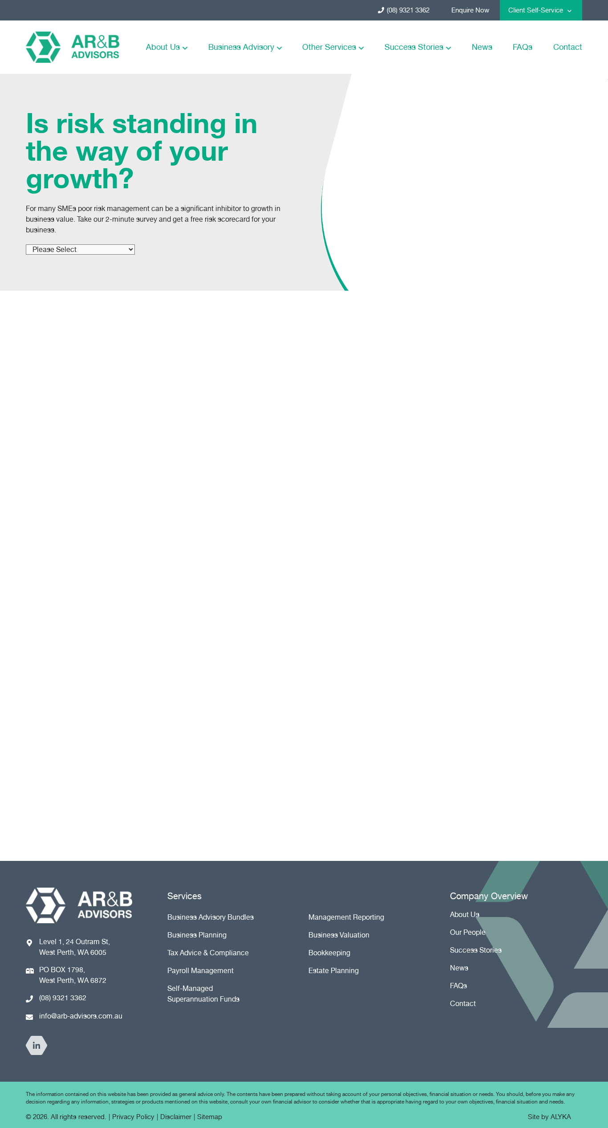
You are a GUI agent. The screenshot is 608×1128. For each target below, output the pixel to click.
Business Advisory (241, 47)
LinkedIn (36, 1045)
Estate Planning (333, 970)
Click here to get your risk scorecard (444, 496)
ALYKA (561, 1117)
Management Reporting (346, 917)
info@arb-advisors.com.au (80, 1016)
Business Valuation (338, 935)
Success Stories (414, 47)
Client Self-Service (535, 10)
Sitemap (209, 1117)
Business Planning (197, 935)
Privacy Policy (133, 1117)
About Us (163, 47)
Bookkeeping (329, 953)
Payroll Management (200, 970)
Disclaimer (175, 1117)
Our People (468, 932)
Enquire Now (470, 10)
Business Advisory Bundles (210, 917)
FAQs (522, 47)
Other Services (329, 47)
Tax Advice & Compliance (208, 953)
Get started (78, 767)
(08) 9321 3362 (408, 10)
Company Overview (489, 896)
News (482, 47)
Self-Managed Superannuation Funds (203, 993)
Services (184, 896)
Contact (567, 47)
